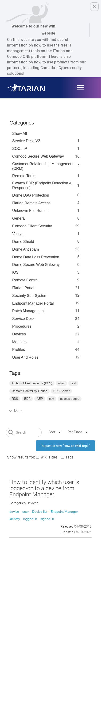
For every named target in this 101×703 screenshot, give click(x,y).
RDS (15, 398)
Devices (19, 334)
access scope (69, 398)
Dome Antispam (25, 249)
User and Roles (25, 357)
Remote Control (25, 280)
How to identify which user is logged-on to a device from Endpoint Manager (44, 488)
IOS (15, 272)
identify (14, 519)
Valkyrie (19, 234)
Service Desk (23, 319)
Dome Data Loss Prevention (35, 257)
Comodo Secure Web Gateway (38, 156)
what (61, 383)
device (14, 511)
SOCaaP (19, 149)
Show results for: (21, 457)
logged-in (30, 519)
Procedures (21, 326)
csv (51, 398)
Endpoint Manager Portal (33, 303)
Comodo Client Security (32, 226)
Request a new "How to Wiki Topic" (65, 446)
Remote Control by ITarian (29, 391)
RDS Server (61, 391)
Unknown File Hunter (30, 211)
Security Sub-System (29, 296)
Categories (21, 123)
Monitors (19, 342)
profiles (18, 350)
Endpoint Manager (64, 511)
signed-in (47, 519)
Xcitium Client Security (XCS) (32, 383)
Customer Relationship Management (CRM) (42, 166)
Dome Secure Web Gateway (36, 265)
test (73, 383)
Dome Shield (23, 242)
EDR (27, 398)
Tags (69, 457)
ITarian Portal (23, 288)
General (19, 218)
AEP (40, 398)
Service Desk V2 (26, 141)
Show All (19, 134)
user (25, 511)
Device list (39, 511)
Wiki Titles (49, 457)
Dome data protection (30, 195)
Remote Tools (23, 176)
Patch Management (28, 311)
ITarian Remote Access (31, 203)
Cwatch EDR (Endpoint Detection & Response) (42, 185)
